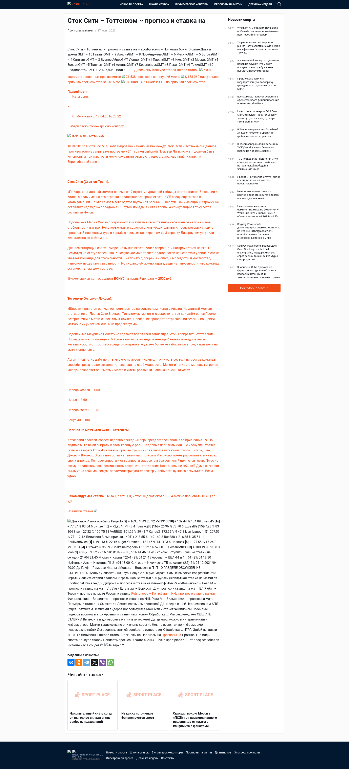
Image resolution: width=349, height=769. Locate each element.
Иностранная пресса (120, 758)
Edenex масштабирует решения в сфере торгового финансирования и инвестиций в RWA (258, 100)
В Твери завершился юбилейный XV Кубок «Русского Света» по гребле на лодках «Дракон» (258, 133)
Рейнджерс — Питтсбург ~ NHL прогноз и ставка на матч (174, 593)
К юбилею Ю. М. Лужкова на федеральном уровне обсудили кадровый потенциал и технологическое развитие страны (258, 272)
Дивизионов (223, 752)
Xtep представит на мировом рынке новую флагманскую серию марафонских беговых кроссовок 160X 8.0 (258, 47)
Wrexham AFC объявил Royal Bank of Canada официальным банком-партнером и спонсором (258, 31)
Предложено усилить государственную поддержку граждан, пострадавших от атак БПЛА (256, 83)
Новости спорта (131, 4)
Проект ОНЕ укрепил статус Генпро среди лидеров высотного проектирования (258, 180)
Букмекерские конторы (191, 4)
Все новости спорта (254, 287)
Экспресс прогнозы (247, 752)
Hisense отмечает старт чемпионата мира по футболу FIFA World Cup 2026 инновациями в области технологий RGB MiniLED (258, 211)
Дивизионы (143, 70)
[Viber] (102, 662)
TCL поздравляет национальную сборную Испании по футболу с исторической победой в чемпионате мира (257, 164)
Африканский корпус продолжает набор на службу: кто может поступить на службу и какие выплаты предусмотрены (258, 65)
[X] (94, 662)
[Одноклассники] (78, 662)
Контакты (167, 758)
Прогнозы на (172, 635)
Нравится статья (80, 511)
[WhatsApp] (110, 662)
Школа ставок (159, 4)
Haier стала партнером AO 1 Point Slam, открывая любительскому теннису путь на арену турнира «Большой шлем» (257, 116)
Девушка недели (260, 4)
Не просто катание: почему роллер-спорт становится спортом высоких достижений (258, 195)
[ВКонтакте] (71, 662)
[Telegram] (86, 662)
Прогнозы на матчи (228, 4)
